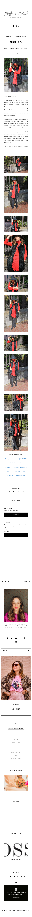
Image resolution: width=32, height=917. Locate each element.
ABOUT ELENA (16, 742)
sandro (6, 50)
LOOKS (16, 749)
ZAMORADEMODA (16, 752)
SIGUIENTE (5, 581)
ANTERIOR (27, 581)
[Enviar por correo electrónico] (23, 492)
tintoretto (25, 50)
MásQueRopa (8, 508)
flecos (12, 48)
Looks (25, 48)
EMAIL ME (16, 745)
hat (22, 48)
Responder (16, 514)
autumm (6, 48)
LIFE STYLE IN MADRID (16, 758)
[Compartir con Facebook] (9, 492)
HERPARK (27, 910)
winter (16, 53)
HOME (16, 739)
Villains (16, 709)
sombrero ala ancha (15, 50)
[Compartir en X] (14, 492)
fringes (17, 48)
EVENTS (16, 755)
